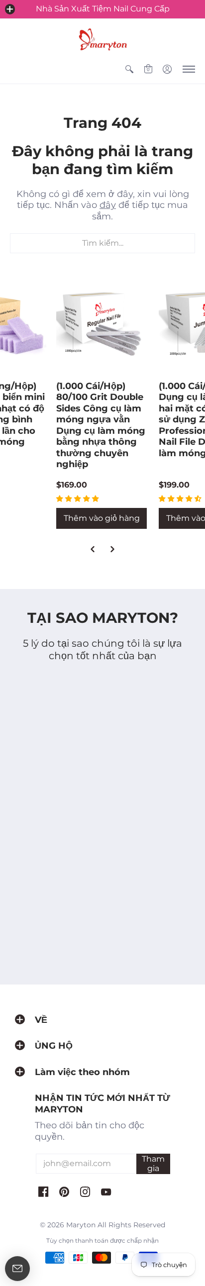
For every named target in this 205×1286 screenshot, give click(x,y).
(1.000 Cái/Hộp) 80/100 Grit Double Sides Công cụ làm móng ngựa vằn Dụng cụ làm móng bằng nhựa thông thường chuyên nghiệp (100, 425)
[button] (10, 9)
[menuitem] (129, 69)
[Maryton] (102, 39)
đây (108, 204)
